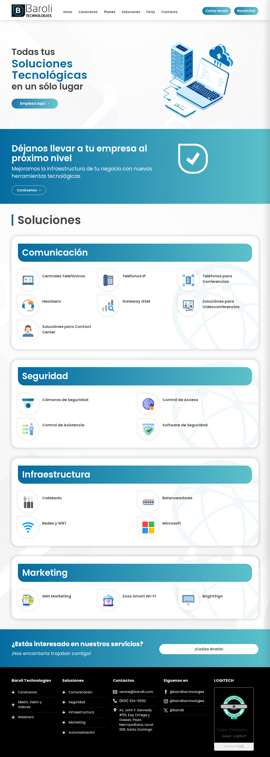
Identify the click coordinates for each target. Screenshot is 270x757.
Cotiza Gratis (216, 11)
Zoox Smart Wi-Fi (139, 596)
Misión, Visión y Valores (30, 704)
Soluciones (131, 12)
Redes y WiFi (54, 523)
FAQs (150, 12)
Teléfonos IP (134, 276)
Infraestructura (81, 712)
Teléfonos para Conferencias (217, 278)
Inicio (67, 12)
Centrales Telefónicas (63, 276)
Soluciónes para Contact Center (66, 329)
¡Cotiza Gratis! (208, 649)
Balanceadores (177, 498)
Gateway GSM (136, 301)
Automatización (82, 732)
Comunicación (80, 692)
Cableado (52, 498)
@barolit (177, 710)
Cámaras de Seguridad (65, 399)
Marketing (77, 722)
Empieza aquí (33, 103)
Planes (109, 12)
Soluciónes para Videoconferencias (221, 304)
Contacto (169, 12)
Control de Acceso (180, 399)
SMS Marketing (56, 596)
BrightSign (212, 596)
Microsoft (171, 523)
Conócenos (88, 12)
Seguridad (77, 702)
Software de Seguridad (185, 425)
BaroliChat (246, 11)
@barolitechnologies (187, 691)
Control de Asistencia (63, 425)
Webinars (26, 717)
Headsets (51, 301)
